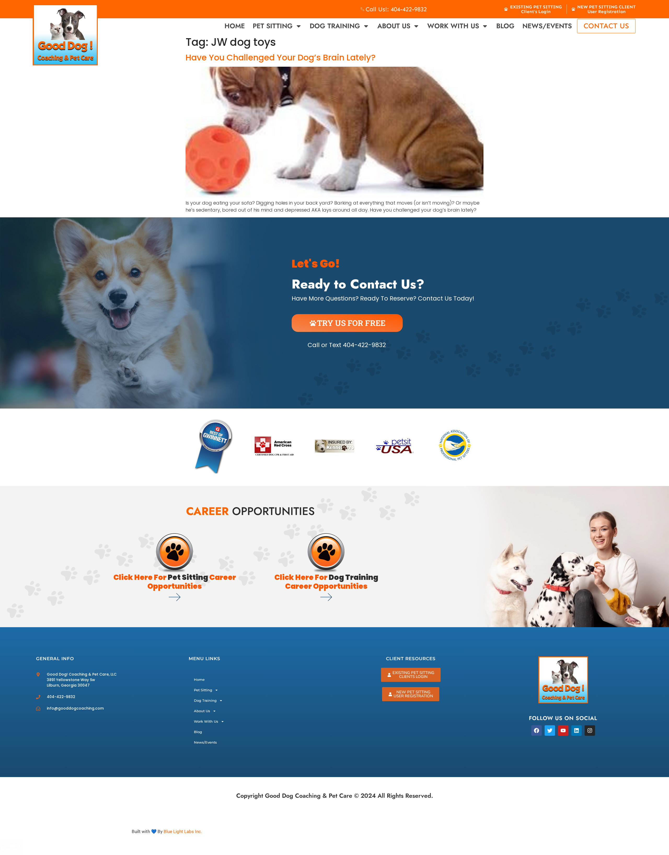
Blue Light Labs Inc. (183, 831)
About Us (393, 26)
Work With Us (453, 26)
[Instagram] (590, 730)
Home (234, 26)
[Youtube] (563, 730)
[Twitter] (550, 730)
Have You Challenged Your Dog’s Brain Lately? (281, 57)
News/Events (547, 26)
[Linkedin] (576, 730)
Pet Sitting (273, 26)
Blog (505, 26)
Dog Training (335, 26)
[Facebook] (536, 730)
